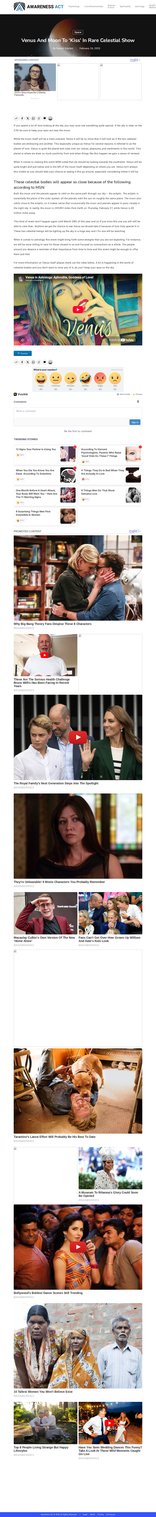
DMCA (92, 1514)
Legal (85, 1514)
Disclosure (110, 1514)
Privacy (102, 1514)
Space (77, 32)
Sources (24, 353)
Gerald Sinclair (64, 48)
